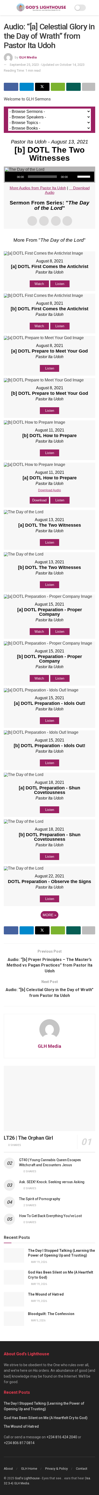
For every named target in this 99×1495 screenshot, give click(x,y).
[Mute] (73, 176)
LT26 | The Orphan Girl (28, 1138)
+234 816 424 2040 (61, 1437)
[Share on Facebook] (11, 87)
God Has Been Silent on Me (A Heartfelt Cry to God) (46, 1418)
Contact (81, 1468)
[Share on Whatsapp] (73, 87)
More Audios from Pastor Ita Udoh (38, 188)
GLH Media (28, 57)
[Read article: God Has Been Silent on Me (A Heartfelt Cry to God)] (14, 1277)
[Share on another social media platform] (88, 87)
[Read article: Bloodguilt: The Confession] (14, 1319)
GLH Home (29, 1468)
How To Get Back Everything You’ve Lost (50, 1216)
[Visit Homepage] (41, 8)
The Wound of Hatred (46, 1294)
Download (39, 500)
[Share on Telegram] (27, 87)
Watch (39, 284)
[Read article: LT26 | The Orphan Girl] (49, 1098)
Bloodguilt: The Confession (51, 1314)
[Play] (11, 176)
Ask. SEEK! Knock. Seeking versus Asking (52, 1182)
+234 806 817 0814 (19, 1443)
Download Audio (49, 490)
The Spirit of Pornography (39, 1199)
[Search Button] (93, 7)
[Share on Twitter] (42, 87)
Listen (59, 284)
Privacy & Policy (56, 1468)
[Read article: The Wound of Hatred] (14, 1299)
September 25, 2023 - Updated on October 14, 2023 (47, 65)
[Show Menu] (6, 7)
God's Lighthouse (27, 1478)
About (8, 1468)
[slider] (84, 176)
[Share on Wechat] (58, 87)
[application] (49, 177)
